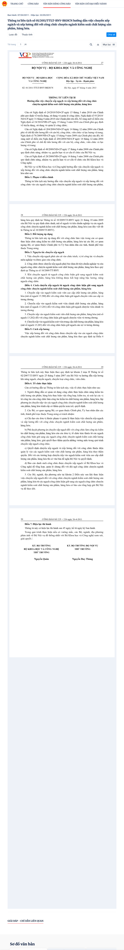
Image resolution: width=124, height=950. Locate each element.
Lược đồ (13, 34)
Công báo (33, 3)
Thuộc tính (27, 34)
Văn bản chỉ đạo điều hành (91, 3)
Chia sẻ (111, 34)
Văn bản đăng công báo (57, 3)
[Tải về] (98, 44)
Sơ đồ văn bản (22, 944)
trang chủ (16, 3)
